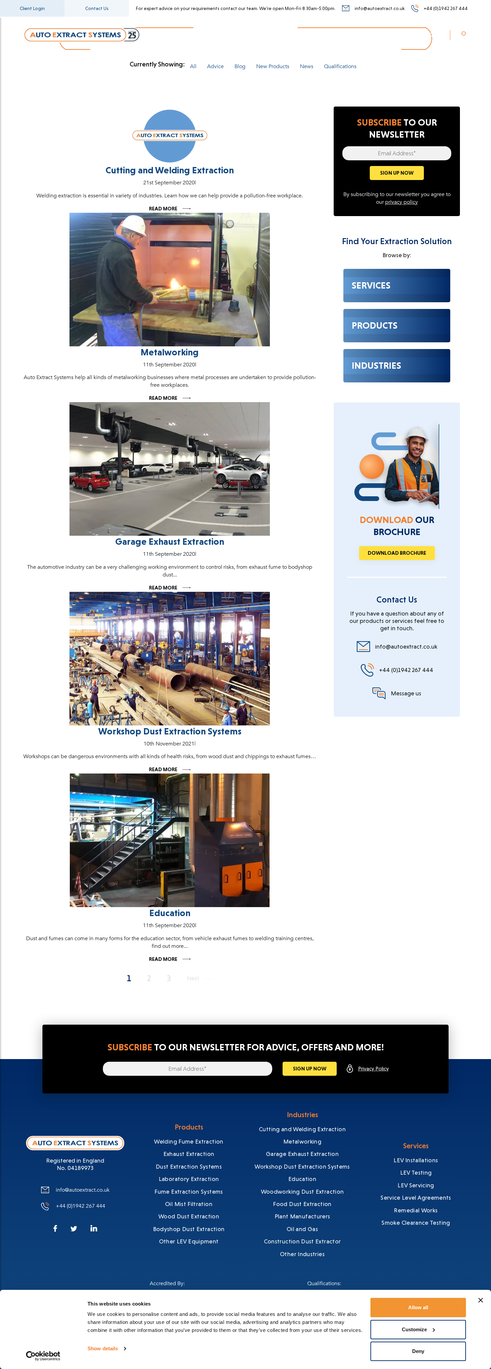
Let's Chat (427, 34)
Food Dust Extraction (302, 1203)
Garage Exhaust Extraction (169, 541)
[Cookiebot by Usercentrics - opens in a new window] (43, 1356)
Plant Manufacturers (302, 1216)
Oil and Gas (302, 1228)
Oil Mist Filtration (188, 1203)
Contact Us (97, 8)
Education (169, 912)
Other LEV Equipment (189, 1241)
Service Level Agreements (415, 1197)
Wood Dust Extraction (188, 1216)
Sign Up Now (397, 173)
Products (243, 34)
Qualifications (340, 66)
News (345, 34)
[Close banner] (480, 1300)
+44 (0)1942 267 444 (446, 8)
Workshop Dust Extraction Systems (169, 731)
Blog (240, 66)
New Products (272, 66)
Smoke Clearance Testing (415, 1222)
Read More (163, 209)
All (193, 66)
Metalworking (170, 352)
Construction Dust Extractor (302, 1241)
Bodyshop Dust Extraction (189, 1228)
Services (206, 34)
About (316, 34)
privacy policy (401, 202)
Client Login (32, 8)
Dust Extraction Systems (189, 1166)
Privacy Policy (373, 1068)
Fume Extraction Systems (188, 1191)
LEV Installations (415, 1160)
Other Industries (302, 1253)
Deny (418, 1351)
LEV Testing (416, 1172)
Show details (103, 1348)
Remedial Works (416, 1210)
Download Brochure (397, 553)
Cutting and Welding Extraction (170, 170)
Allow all (418, 1307)
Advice (215, 66)
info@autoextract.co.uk (379, 8)
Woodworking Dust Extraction (302, 1191)
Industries (281, 34)
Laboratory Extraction (189, 1178)
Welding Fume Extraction (188, 1141)
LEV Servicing (415, 1185)
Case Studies (383, 34)
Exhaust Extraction (188, 1153)
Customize (414, 1329)
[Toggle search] (464, 35)
